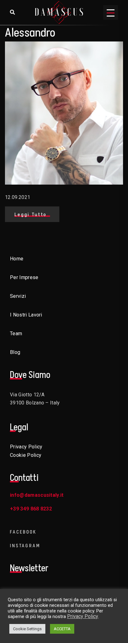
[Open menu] (110, 12)
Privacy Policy (26, 447)
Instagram (25, 545)
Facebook (23, 531)
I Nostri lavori (26, 315)
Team (16, 333)
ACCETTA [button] (62, 628)
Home (16, 259)
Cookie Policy (25, 455)
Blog (15, 352)
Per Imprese (24, 277)
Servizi (18, 296)
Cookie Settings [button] (27, 628)
